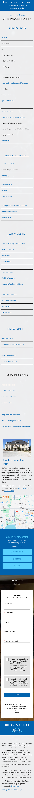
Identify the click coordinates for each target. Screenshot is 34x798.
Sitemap (4, 790)
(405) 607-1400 (9, 490)
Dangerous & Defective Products (12, 344)
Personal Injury (17, 28)
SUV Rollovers (6, 306)
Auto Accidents (17, 234)
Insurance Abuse (7, 403)
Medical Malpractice (17, 155)
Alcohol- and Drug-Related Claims (13, 244)
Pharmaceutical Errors (9, 212)
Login (21, 790)
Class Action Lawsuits (9, 361)
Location (14, 2)
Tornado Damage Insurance (11, 421)
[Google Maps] (14, 730)
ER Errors (4, 191)
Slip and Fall (5, 141)
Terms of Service (24, 710)
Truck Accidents (7, 272)
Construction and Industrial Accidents (14, 83)
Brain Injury (5, 37)
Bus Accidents (6, 255)
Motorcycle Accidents (9, 294)
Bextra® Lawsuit (7, 338)
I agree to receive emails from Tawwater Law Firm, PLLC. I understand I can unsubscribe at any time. (19, 682)
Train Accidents (6, 312)
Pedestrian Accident (8, 300)
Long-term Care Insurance (10, 415)
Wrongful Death (7, 111)
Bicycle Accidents (7, 250)
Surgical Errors (6, 218)
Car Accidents (6, 262)
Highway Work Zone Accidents (12, 284)
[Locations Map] (17, 512)
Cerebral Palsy (6, 184)
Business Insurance (8, 385)
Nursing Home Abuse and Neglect (13, 117)
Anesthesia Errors (7, 164)
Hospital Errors (6, 197)
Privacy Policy (19, 670)
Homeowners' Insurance (9, 397)
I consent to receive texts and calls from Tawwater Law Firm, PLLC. (19, 665)
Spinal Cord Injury (7, 101)
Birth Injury (5, 176)
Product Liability (17, 329)
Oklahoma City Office (17, 537)
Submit (17, 695)
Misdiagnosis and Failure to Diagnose (14, 205)
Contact (28, 2)
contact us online (24, 488)
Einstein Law (15, 786)
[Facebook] (19, 730)
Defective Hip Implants (9, 355)
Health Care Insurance (9, 391)
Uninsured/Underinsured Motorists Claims (16, 427)
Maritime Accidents (8, 278)
